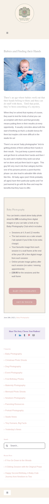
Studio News (11, 417)
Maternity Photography (15, 385)
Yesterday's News (13, 429)
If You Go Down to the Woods (18, 460)
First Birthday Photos (14, 379)
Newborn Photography (15, 398)
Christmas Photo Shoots (16, 360)
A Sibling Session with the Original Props (23, 467)
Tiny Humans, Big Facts (16, 423)
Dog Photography (13, 366)
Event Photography (13, 373)
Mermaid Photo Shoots (15, 392)
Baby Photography (22, 318)
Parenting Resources (14, 404)
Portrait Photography (14, 410)
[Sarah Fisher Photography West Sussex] (24, 5)
